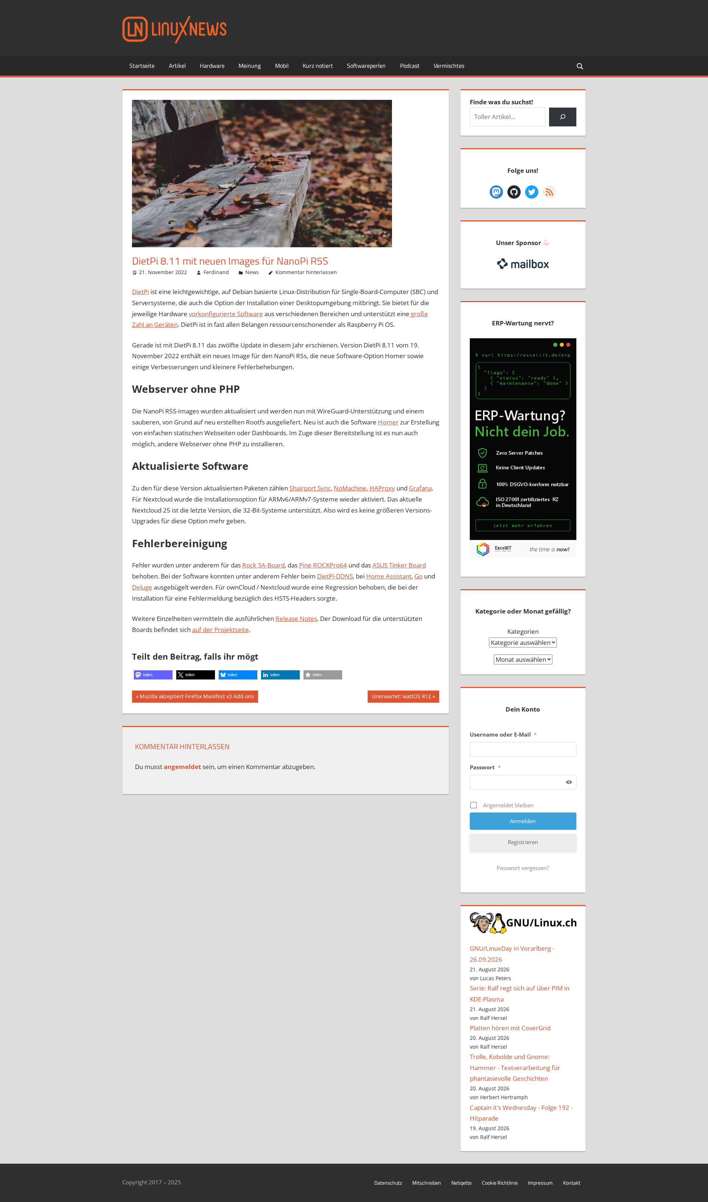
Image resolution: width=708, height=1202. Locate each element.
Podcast (410, 65)
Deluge (142, 587)
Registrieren (523, 842)
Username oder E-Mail (503, 734)
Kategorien (523, 631)
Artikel (177, 65)
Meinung (250, 65)
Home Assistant (389, 576)
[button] (153, 674)
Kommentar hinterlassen (306, 272)
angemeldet (182, 766)
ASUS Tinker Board (399, 565)
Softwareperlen (366, 65)
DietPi (140, 291)
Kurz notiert (318, 65)
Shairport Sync (310, 488)
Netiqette (461, 1183)
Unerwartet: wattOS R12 (401, 697)
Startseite (142, 65)
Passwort (485, 767)
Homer (388, 422)
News (252, 272)
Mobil (282, 65)
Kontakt (571, 1183)
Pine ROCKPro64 (323, 565)
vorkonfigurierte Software (226, 314)
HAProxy (382, 488)
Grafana (420, 488)
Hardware (212, 65)
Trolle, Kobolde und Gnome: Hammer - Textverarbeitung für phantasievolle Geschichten (515, 1067)
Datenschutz (388, 1183)
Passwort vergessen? (523, 867)
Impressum (540, 1183)
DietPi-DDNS (335, 576)
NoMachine (350, 488)
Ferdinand (216, 272)
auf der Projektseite (220, 629)
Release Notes (296, 618)
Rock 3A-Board (263, 565)
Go (418, 576)
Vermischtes (449, 65)
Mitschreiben (426, 1183)
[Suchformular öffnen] (580, 66)
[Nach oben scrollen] (695, 1189)
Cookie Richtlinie (500, 1183)
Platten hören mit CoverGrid (510, 1028)
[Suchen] (562, 117)
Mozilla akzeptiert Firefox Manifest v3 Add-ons (196, 697)
